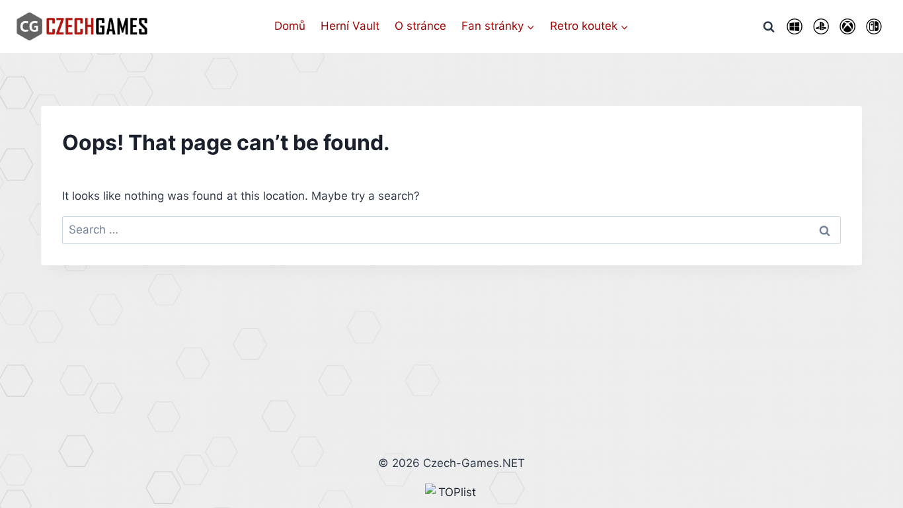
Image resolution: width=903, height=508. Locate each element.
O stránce (420, 25)
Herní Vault (350, 25)
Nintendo (874, 26)
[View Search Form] (769, 26)
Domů (289, 25)
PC (794, 26)
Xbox (847, 26)
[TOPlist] (451, 492)
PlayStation (821, 26)
